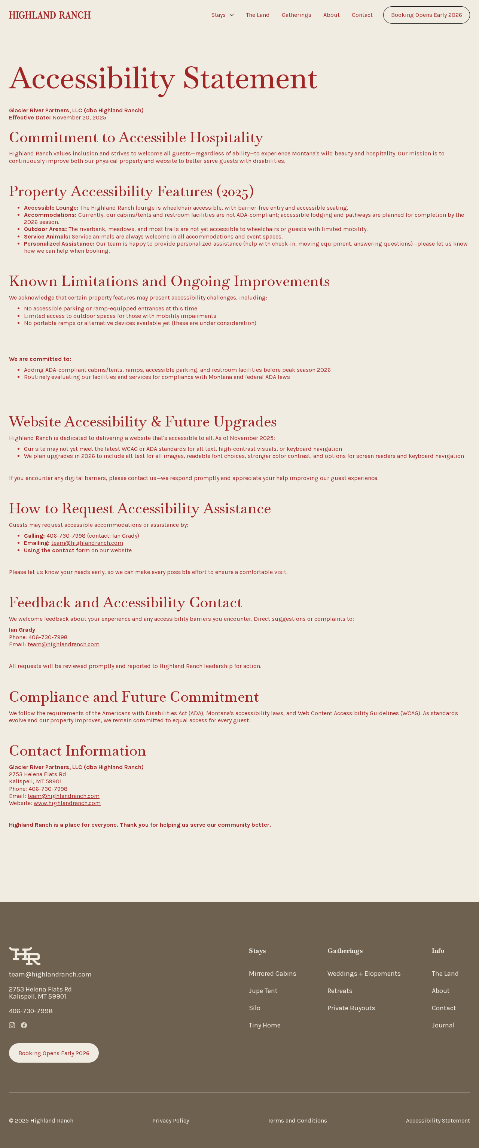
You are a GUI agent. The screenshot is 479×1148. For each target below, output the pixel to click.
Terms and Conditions (297, 1120)
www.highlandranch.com (67, 803)
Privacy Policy (170, 1120)
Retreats (340, 991)
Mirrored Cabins (272, 973)
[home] (50, 15)
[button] (222, 15)
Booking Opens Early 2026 (426, 14)
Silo (254, 1008)
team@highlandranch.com (87, 542)
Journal (443, 1025)
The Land (258, 14)
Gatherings (296, 14)
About (331, 14)
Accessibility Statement (438, 1120)
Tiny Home (265, 1025)
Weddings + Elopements (364, 973)
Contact (362, 14)
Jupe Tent (263, 991)
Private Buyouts (351, 1008)
